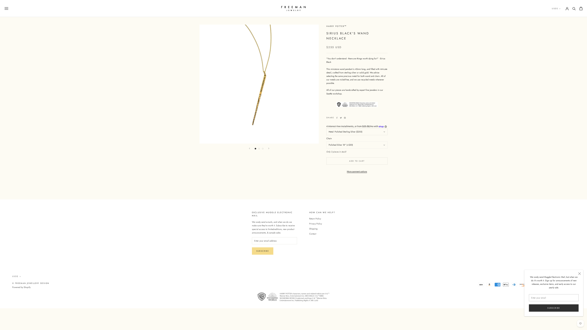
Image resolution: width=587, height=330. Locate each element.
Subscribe (553, 308)
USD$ (555, 8)
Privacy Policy (315, 223)
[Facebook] (337, 118)
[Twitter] (341, 118)
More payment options (357, 171)
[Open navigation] (6, 8)
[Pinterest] (345, 118)
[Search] (574, 8)
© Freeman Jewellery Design (30, 283)
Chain (329, 138)
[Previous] (249, 148)
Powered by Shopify (21, 287)
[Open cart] (581, 8)
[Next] (268, 148)
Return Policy (315, 218)
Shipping (313, 228)
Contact (312, 233)
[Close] (579, 273)
